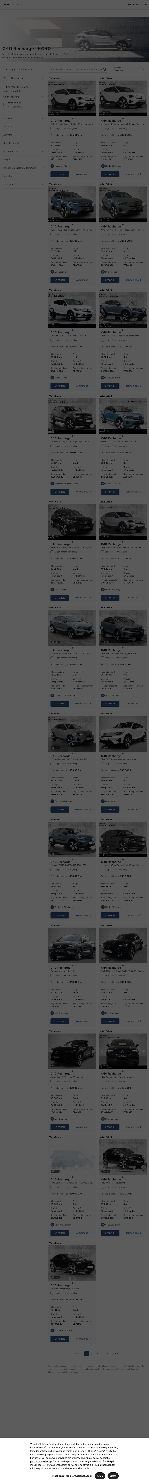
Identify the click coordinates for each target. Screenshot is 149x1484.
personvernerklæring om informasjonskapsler (69, 1458)
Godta (113, 1475)
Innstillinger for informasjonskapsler (72, 1475)
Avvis (100, 1475)
